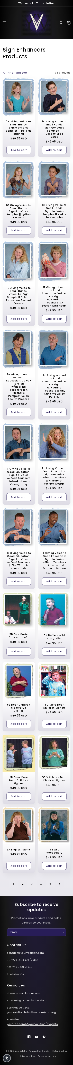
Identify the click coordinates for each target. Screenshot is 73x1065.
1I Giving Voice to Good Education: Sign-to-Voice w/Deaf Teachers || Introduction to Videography (19, 476)
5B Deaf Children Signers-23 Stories (18, 707)
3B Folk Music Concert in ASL (19, 636)
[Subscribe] (62, 932)
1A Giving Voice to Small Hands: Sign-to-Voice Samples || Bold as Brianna (18, 128)
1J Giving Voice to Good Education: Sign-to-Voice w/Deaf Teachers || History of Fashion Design (54, 476)
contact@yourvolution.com (25, 953)
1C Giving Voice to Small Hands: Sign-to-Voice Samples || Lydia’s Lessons (18, 211)
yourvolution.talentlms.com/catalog (31, 1012)
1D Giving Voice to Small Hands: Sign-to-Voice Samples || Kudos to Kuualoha (54, 211)
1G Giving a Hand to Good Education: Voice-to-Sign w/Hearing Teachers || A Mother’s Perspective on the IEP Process (18, 387)
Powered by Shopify (39, 1051)
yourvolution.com (28, 993)
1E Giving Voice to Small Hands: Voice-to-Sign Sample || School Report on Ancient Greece (18, 295)
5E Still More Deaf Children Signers (54, 779)
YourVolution (21, 1051)
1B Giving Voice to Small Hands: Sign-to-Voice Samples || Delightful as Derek (54, 129)
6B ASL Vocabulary (54, 851)
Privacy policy (27, 1056)
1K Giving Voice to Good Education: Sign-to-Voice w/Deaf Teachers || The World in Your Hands (18, 561)
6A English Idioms (19, 849)
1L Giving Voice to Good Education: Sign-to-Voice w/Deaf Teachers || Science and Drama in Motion (54, 561)
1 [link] (13, 884)
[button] (4, 23)
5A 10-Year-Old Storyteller (54, 637)
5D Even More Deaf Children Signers (18, 780)
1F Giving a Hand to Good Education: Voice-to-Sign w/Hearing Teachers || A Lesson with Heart (54, 296)
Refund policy (59, 1051)
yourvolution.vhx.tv (34, 1000)
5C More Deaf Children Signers (54, 706)
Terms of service (47, 1056)
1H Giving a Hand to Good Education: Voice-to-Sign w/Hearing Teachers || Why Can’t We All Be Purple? (54, 386)
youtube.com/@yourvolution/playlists (32, 1024)
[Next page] (59, 884)
